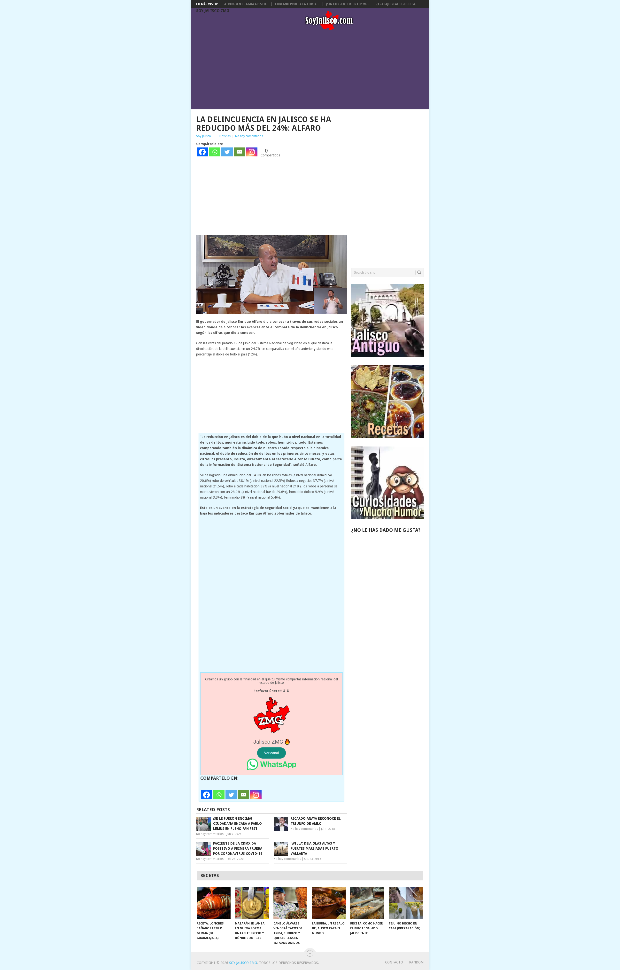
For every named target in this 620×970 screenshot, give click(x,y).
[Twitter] (227, 151)
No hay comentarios (249, 136)
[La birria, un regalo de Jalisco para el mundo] (329, 903)
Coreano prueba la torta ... (297, 4)
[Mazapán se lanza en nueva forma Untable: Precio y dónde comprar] (252, 903)
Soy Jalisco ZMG (212, 10)
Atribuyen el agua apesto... (246, 4)
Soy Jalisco (203, 136)
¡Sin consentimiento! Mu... (348, 4)
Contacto (394, 962)
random (416, 962)
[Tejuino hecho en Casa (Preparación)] (406, 903)
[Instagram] (251, 151)
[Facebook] (202, 151)
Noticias (225, 136)
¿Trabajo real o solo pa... (396, 4)
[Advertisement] (312, 71)
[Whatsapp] (214, 151)
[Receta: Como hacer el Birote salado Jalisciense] (367, 903)
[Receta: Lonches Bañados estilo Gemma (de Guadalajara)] (214, 903)
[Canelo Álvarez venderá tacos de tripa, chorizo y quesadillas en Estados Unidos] (290, 903)
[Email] (239, 151)
